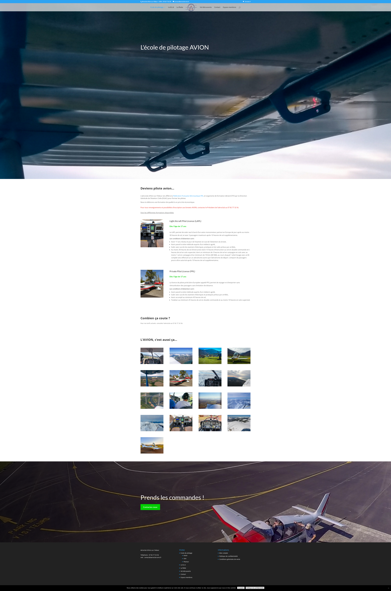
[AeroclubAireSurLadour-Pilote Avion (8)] (210, 408)
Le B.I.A (171, 7)
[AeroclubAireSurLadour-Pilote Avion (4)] (238, 363)
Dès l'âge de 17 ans (178, 226)
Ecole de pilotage (156, 7)
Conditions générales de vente (229, 559)
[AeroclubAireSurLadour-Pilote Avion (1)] (238, 431)
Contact (217, 7)
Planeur (186, 562)
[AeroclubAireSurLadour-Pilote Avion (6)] (210, 363)
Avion (185, 555)
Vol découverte (206, 7)
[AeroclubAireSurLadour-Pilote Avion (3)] (210, 386)
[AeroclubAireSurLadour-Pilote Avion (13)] (238, 386)
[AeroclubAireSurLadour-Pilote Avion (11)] (181, 363)
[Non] (388, 588)
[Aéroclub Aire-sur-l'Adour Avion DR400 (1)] (181, 386)
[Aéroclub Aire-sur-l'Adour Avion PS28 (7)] (181, 431)
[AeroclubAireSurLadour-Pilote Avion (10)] (181, 408)
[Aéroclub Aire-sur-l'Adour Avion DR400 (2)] (210, 431)
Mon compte (223, 553)
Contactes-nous (150, 507)
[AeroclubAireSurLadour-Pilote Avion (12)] (238, 408)
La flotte (180, 7)
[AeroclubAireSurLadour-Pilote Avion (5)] (152, 408)
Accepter (241, 588)
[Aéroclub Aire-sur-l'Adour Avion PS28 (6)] (152, 453)
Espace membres (229, 7)
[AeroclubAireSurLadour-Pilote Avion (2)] (152, 431)
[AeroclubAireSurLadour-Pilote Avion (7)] (152, 363)
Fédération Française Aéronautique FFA (188, 196)
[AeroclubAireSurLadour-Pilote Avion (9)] (152, 386)
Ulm (185, 558)
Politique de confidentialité (228, 556)
